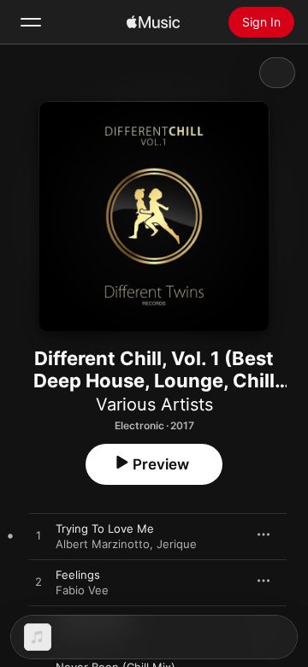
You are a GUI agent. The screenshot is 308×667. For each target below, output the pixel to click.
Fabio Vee (82, 590)
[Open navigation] (31, 22)
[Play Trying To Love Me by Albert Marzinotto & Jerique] (38, 536)
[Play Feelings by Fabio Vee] (38, 582)
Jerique (177, 544)
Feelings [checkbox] (78, 574)
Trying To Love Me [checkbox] (105, 528)
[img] (153, 22)
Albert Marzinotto (103, 544)
